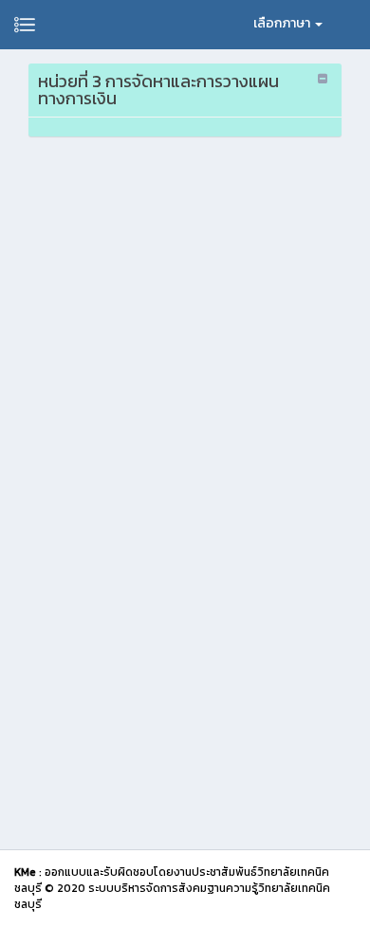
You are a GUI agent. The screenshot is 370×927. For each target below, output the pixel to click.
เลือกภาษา (283, 23)
